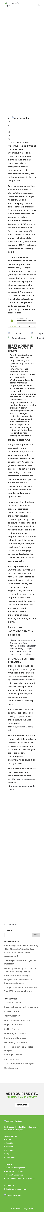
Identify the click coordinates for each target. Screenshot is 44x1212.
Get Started (22, 1105)
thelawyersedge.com (22, 779)
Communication (12, 1015)
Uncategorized (11, 1068)
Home (8, 1139)
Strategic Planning (13, 1054)
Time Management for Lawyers (19, 1063)
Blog (8, 1154)
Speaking (10, 1150)
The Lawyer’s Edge (18, 643)
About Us (9, 1143)
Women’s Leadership (14, 1175)
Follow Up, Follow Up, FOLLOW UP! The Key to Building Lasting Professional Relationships (20, 972)
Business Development (15, 1168)
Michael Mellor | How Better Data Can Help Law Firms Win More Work (20, 816)
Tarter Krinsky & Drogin (21, 648)
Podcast (9, 1147)
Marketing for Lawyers (15, 1033)
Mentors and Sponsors (15, 1038)
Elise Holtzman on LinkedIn (22, 640)
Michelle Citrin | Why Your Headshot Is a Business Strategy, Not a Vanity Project (19, 877)
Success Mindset (12, 1059)
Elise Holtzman (18, 679)
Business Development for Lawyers (21, 1007)
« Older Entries (11, 924)
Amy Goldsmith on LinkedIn (23, 645)
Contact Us (10, 1157)
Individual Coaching (14, 1171)
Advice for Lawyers (13, 1002)
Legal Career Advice (14, 1024)
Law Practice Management (17, 1020)
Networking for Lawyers (15, 1042)
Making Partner (11, 1029)
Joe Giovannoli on (21, 653)
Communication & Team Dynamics (20, 1178)
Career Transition (12, 1011)
